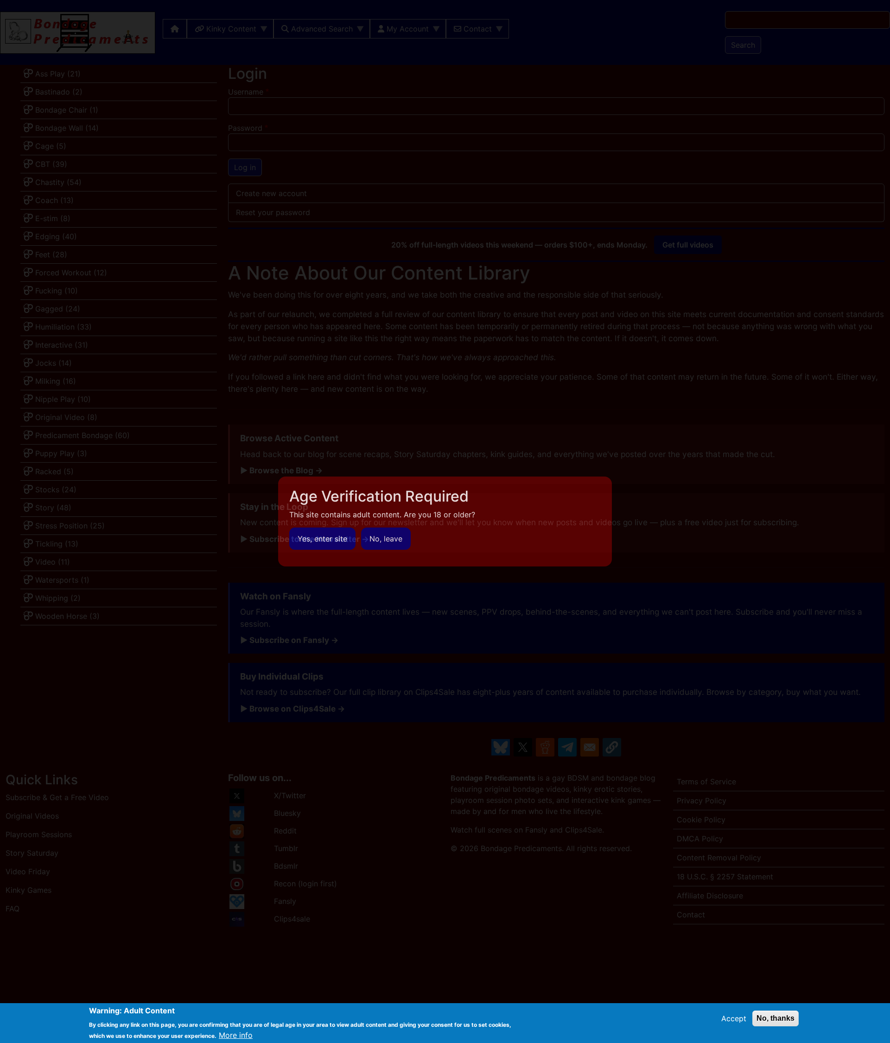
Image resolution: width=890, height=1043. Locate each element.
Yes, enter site (322, 538)
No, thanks (775, 1018)
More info (236, 1034)
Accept (733, 1018)
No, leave (385, 538)
